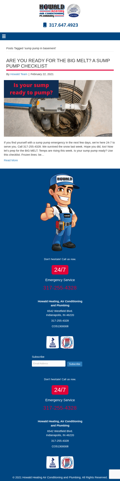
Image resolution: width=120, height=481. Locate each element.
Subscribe (74, 364)
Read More (11, 160)
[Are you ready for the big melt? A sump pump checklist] (58, 108)
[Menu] (4, 36)
